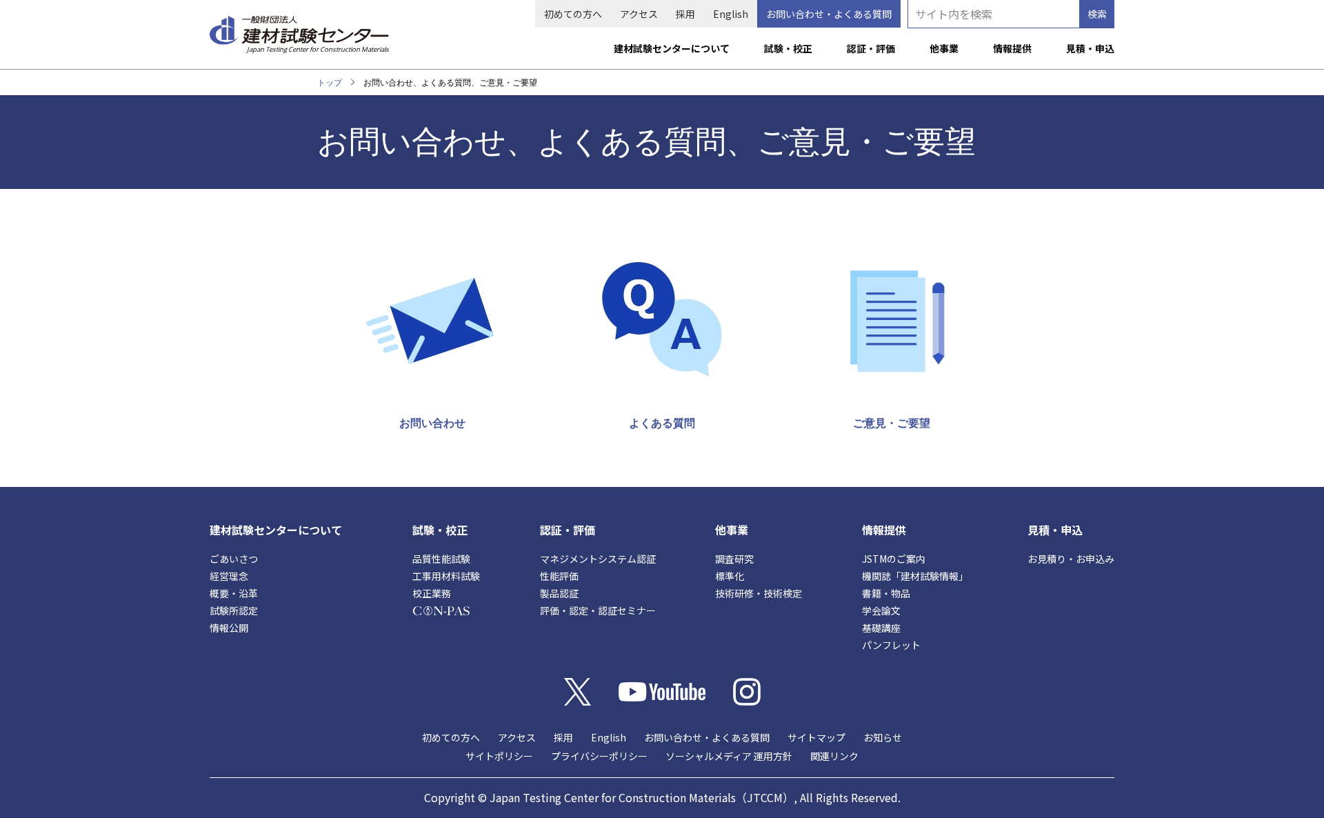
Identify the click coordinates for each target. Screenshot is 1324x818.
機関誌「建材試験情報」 (915, 576)
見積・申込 (1090, 48)
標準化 (729, 576)
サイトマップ (816, 737)
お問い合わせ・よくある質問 (829, 14)
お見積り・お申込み (1070, 559)
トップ (329, 82)
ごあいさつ (234, 559)
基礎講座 (881, 628)
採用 (685, 14)
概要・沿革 (234, 593)
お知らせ (882, 737)
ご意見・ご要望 (891, 422)
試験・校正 (788, 48)
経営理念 (229, 576)
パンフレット (891, 645)
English (730, 14)
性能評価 (559, 576)
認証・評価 (871, 48)
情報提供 (1012, 48)
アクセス (639, 14)
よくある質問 (662, 422)
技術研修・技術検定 (758, 593)
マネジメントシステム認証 (598, 559)
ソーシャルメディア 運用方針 (728, 756)
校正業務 (431, 593)
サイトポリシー (499, 756)
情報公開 (229, 628)
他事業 (944, 48)
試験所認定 (234, 610)
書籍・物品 (886, 593)
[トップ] (299, 29)
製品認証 (559, 593)
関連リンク (834, 756)
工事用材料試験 (446, 576)
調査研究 (734, 559)
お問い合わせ (432, 422)
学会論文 (881, 610)
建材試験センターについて (672, 48)
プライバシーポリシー (599, 756)
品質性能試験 (441, 559)
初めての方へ (573, 14)
